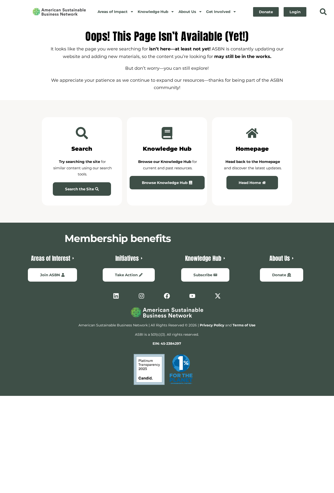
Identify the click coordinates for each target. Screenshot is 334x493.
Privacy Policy (212, 325)
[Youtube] (192, 296)
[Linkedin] (116, 296)
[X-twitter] (218, 296)
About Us (187, 11)
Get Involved (218, 11)
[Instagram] (141, 296)
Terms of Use (244, 325)
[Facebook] (167, 296)
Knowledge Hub (153, 11)
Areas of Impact (113, 11)
